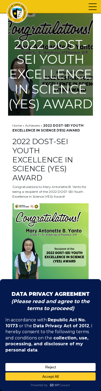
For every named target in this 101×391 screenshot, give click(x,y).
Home (17, 125)
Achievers (32, 125)
